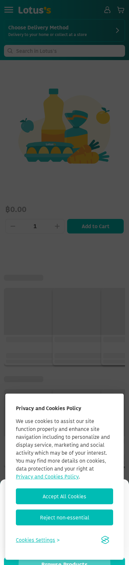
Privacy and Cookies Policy (47, 476)
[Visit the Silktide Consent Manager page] (105, 540)
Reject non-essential (64, 517)
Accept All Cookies (64, 496)
